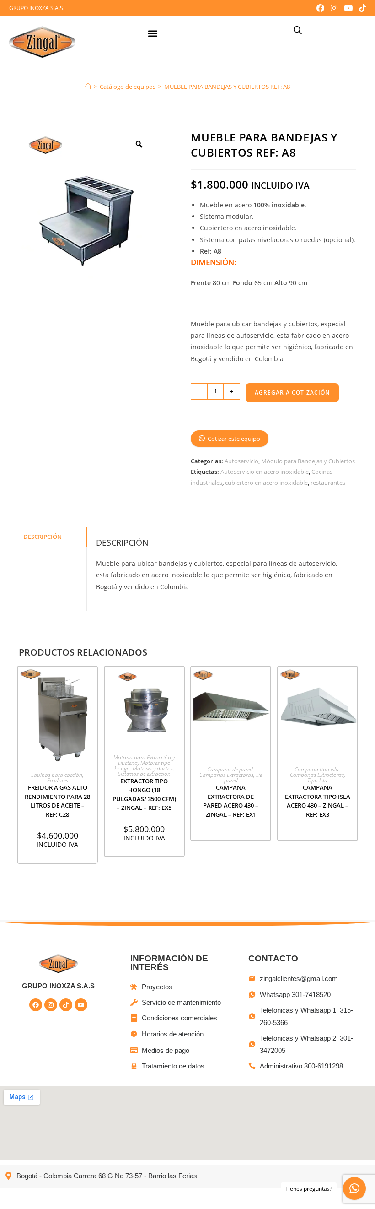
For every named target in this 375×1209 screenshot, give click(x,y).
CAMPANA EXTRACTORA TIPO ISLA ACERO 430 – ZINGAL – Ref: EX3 (317, 801)
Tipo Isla (317, 780)
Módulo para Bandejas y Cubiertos (308, 461)
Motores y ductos (153, 768)
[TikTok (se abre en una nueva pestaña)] (361, 8)
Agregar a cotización (292, 392)
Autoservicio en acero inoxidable (264, 471)
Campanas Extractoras (226, 775)
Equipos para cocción (56, 775)
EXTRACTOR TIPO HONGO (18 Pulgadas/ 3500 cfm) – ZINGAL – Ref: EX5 (144, 794)
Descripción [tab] (42, 537)
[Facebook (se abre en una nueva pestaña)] (320, 8)
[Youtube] (81, 1004)
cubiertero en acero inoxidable (266, 482)
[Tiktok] (65, 1004)
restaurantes (328, 482)
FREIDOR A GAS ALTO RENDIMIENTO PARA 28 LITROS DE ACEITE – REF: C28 (57, 801)
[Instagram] (50, 1004)
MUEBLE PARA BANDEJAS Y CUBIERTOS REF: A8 (227, 86)
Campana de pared (230, 769)
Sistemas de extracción (144, 774)
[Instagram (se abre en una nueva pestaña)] (334, 8)
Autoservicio (241, 461)
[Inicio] (88, 86)
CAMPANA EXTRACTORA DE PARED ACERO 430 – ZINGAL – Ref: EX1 (230, 801)
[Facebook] (35, 1004)
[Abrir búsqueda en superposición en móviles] (297, 30)
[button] (152, 33)
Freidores (57, 780)
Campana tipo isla (317, 769)
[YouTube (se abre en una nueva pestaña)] (348, 8)
